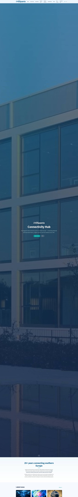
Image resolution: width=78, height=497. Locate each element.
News (28, 1)
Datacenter (37, 1)
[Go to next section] (39, 455)
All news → (60, 487)
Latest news (20, 487)
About (54, 1)
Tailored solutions (45, 2)
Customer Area (61, 2)
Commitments (50, 1)
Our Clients (57, 2)
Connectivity (32, 1)
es (66, 1)
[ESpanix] (21, 2)
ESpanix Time (41, 2)
